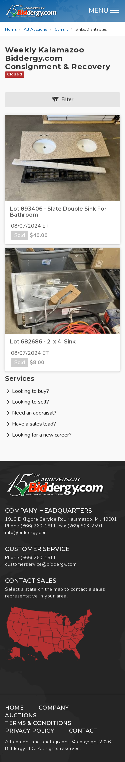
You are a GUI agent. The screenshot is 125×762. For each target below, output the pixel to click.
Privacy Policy (29, 731)
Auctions (20, 715)
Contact (83, 731)
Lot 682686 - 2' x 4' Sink (43, 341)
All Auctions (35, 29)
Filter (66, 99)
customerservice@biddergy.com (40, 564)
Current (61, 29)
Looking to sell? (30, 402)
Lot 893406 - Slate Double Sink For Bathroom (58, 212)
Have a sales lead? (34, 424)
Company (54, 708)
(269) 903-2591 (85, 526)
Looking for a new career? (42, 435)
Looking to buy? (30, 391)
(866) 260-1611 (38, 526)
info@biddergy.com (26, 532)
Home (10, 29)
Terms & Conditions (38, 723)
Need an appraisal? (34, 413)
